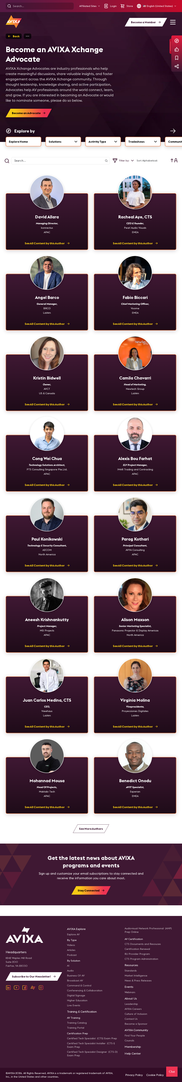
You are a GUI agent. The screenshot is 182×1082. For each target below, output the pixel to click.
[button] (89, 6)
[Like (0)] (176, 49)
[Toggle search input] (7, 161)
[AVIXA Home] (14, 21)
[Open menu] (172, 22)
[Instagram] (41, 987)
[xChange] (33, 987)
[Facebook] (24, 987)
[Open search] (9, 6)
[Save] (176, 57)
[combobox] (63, 141)
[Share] (176, 66)
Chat (172, 1071)
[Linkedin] (8, 987)
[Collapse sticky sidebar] (170, 46)
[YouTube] (16, 987)
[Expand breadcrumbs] (27, 36)
